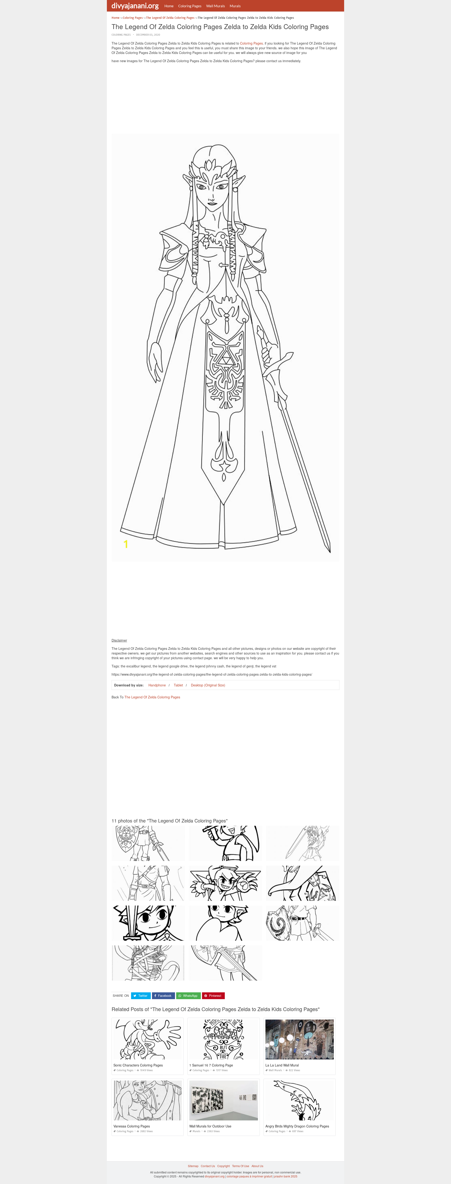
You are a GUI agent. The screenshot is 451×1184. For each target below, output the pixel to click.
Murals (235, 6)
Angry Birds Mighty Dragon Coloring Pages (297, 1126)
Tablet (178, 685)
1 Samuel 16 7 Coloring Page (211, 1065)
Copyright (223, 1166)
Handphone (157, 685)
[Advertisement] (225, 99)
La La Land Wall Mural (282, 1065)
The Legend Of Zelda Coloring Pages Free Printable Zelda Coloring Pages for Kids (165, 857)
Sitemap (193, 1166)
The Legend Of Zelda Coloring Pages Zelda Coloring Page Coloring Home (160, 976)
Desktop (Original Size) (208, 685)
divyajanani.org (135, 5)
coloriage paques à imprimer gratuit (249, 1176)
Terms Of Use (240, 1166)
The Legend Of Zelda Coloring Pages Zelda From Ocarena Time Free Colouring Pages (322, 936)
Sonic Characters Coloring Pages (138, 1065)
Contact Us (208, 1166)
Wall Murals (215, 6)
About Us (257, 1166)
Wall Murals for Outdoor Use (210, 1126)
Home (169, 6)
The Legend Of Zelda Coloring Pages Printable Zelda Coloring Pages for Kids (239, 857)
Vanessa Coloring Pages (131, 1126)
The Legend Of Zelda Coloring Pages (152, 697)
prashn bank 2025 (285, 1176)
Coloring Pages (190, 6)
